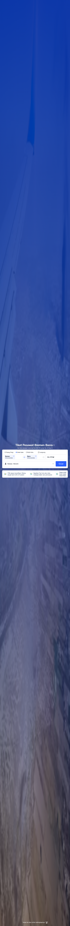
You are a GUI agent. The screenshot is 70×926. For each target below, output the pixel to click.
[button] (54, 3)
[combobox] (16, 457)
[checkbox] (41, 452)
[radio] (9, 452)
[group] (14, 457)
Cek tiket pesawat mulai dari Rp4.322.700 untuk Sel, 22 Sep (34, 448)
